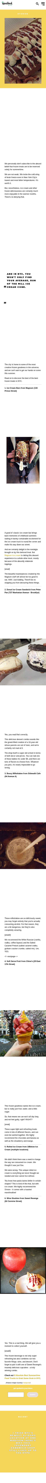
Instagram (26, 1382)
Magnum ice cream (13, 555)
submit (33, 1395)
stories (23, 14)
